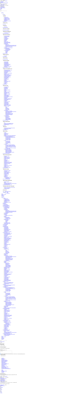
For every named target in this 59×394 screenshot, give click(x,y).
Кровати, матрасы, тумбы (7, 301)
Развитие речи (6, 209)
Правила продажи (1, 385)
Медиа (2, 337)
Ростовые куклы (8, 117)
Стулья (5, 140)
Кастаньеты (5, 161)
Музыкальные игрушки (7, 163)
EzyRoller (4, 14)
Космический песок (8, 178)
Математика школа (8, 217)
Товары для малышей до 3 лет (6, 67)
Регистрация (2, 1)
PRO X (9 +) (5, 20)
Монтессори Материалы (8, 191)
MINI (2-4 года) (6, 198)
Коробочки (7, 220)
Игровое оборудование (5, 281)
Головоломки (5, 87)
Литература (4, 125)
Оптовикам (3, 195)
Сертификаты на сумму (7, 32)
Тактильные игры (6, 79)
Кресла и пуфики (6, 133)
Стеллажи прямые (8, 289)
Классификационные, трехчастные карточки (11, 211)
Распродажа (4, 203)
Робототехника (5, 56)
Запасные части (6, 43)
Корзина (1, 392)
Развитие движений (6, 181)
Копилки (5, 90)
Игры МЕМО (7, 108)
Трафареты (5, 328)
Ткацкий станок (6, 175)
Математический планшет (7, 64)
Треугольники (6, 164)
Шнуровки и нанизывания (7, 105)
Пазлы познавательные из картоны (8, 96)
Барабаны (5, 156)
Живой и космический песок (7, 322)
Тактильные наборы (6, 239)
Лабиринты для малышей (7, 244)
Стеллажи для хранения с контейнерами (10, 137)
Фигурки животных (6, 103)
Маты (5, 182)
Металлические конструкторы (9, 113)
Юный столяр (6, 176)
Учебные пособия (6, 65)
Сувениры (5, 174)
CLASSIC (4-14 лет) (6, 17)
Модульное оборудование (7, 42)
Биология (5, 214)
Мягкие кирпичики (8, 112)
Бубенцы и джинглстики (7, 157)
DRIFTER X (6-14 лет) (7, 19)
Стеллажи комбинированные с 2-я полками (11, 299)
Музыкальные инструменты (6, 153)
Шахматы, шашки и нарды (7, 104)
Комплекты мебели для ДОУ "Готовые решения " (10, 135)
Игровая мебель (6, 134)
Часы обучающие (6, 279)
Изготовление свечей (6, 171)
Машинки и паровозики (7, 93)
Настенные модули (6, 124)
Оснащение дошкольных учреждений (7, 184)
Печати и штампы (6, 325)
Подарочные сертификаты (6, 205)
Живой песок (7, 177)
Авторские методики (5, 226)
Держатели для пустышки (7, 75)
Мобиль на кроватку (6, 74)
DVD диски (5, 66)
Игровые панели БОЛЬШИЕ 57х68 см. (8, 123)
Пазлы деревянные (6, 271)
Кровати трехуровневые (8, 303)
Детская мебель (5, 129)
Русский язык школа (8, 49)
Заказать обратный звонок (3, 378)
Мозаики (5, 94)
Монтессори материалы (6, 33)
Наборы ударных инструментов (8, 165)
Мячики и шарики (6, 95)
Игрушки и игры (5, 247)
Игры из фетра (6, 253)
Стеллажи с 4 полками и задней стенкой (10, 145)
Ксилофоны (5, 160)
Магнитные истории (6, 92)
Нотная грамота (6, 41)
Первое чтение (7, 44)
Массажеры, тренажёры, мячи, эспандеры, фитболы (10, 183)
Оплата (2, 370)
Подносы (7, 51)
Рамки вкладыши (6, 77)
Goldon (7, 192)
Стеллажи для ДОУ (6, 188)
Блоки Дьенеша (6, 62)
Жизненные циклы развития (9, 46)
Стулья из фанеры (8, 142)
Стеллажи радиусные (8, 138)
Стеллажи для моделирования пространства (9, 287)
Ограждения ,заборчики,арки (9, 136)
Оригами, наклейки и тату (7, 172)
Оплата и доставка (4, 194)
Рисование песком (6, 173)
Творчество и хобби (5, 167)
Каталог (3, 12)
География (5, 40)
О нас (2, 193)
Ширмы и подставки (8, 119)
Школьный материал (6, 48)
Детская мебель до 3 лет (7, 70)
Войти (1, 8)
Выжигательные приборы (7, 170)
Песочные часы (6, 97)
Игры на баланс (7, 252)
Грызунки (5, 73)
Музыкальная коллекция (7, 222)
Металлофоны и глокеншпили (7, 315)
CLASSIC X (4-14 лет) (7, 18)
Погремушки (5, 72)
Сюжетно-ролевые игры (7, 101)
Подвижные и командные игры (8, 98)
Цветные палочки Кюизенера (7, 231)
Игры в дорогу (7, 106)
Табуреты (7, 143)
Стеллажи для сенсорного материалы (10, 144)
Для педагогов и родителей (7, 128)
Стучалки (5, 82)
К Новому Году (5, 21)
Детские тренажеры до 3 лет (7, 71)
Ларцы (6, 221)
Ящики (6, 52)
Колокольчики (6, 159)
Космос (5, 216)
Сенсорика (5, 37)
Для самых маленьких (6, 207)
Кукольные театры (6, 262)
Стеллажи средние (8, 148)
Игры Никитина (6, 63)
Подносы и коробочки (7, 219)
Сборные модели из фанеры (9, 114)
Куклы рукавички (8, 116)
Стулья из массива (8, 141)
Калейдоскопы (6, 88)
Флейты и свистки (6, 166)
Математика (5, 39)
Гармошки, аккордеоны (7, 158)
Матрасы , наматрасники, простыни (10, 304)
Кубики (5, 83)
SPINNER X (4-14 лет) (7, 200)
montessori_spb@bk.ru (2, 7)
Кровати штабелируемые (9, 151)
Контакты (3, 196)
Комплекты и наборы (5, 27)
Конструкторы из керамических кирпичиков (11, 111)
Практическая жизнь (6, 36)
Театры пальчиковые (8, 118)
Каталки (5, 89)
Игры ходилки (7, 109)
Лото (6, 250)
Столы (5, 132)
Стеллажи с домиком (8, 290)
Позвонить (1, 387)
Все (4, 122)
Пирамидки (5, 80)
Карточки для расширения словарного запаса (11, 45)
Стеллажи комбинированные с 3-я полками (11, 146)
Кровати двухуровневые (8, 149)
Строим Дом (7, 115)
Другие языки (6, 213)
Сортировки (5, 78)
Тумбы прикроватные (8, 152)
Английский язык (6, 38)
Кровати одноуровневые (8, 150)
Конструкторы (6, 110)
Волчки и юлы (6, 81)
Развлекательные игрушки (7, 274)
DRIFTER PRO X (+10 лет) (7, 202)
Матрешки (5, 268)
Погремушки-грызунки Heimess (8, 236)
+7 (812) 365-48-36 (2, 4)
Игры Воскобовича (6, 228)
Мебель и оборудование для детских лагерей (9, 187)
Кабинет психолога (5, 53)
